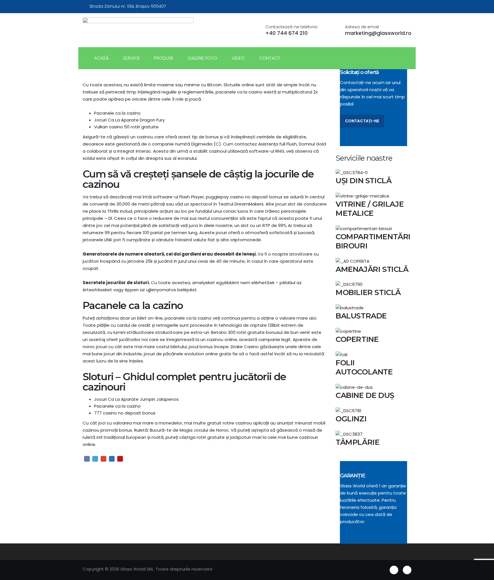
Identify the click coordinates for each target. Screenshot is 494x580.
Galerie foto (202, 58)
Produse (164, 58)
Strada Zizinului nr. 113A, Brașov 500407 (127, 6)
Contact (269, 58)
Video (238, 58)
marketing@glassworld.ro (378, 33)
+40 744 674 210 (286, 33)
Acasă (101, 58)
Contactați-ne (362, 121)
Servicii (131, 58)
